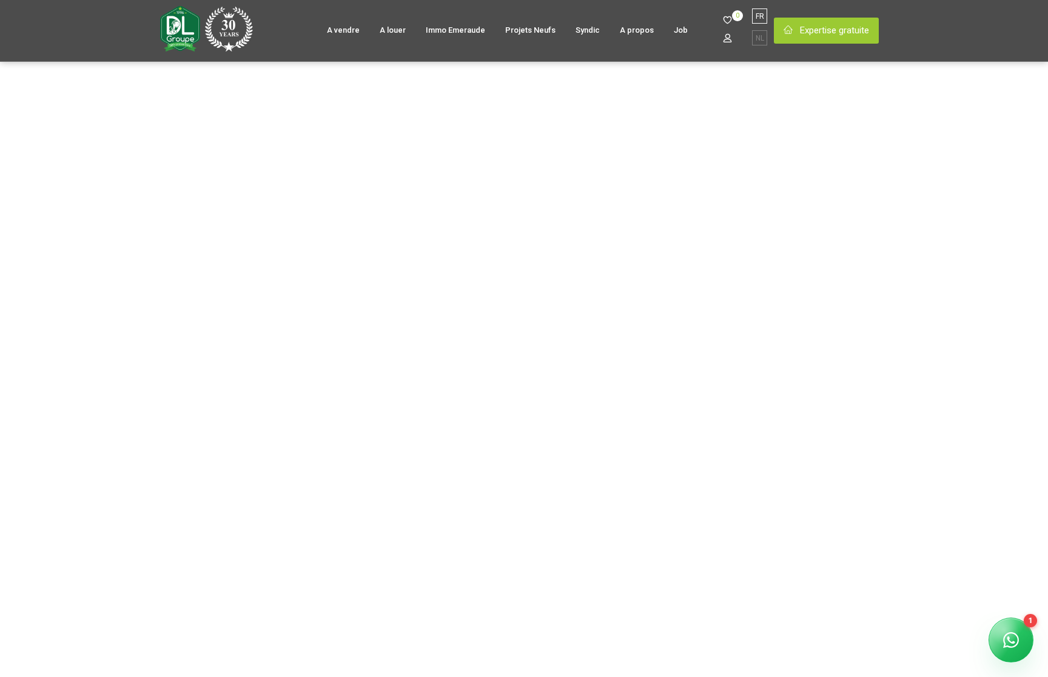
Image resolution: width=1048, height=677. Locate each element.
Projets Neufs (530, 30)
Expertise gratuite (833, 30)
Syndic (588, 30)
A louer (393, 30)
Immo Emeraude (455, 30)
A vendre (343, 30)
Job (681, 30)
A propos (637, 30)
